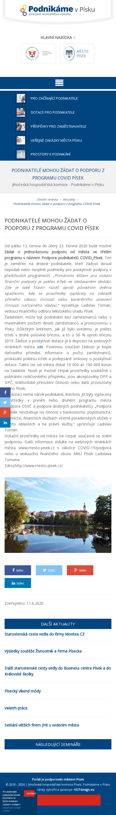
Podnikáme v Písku (96, 784)
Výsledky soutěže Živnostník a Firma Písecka (43, 651)
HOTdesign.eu (84, 789)
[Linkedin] (5, 423)
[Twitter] (5, 402)
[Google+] (5, 412)
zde (40, 346)
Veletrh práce (16, 708)
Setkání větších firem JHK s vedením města (42, 725)
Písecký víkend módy (23, 691)
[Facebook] (5, 392)
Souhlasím (31, 793)
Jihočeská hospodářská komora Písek (54, 784)
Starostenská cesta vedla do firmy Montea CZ (45, 634)
